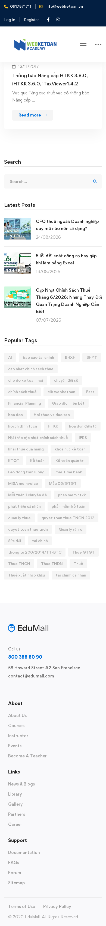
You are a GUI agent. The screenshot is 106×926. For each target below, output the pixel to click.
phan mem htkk (72, 494)
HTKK (53, 426)
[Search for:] (53, 181)
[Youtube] (34, 688)
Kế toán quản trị (70, 460)
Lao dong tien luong (26, 472)
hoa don (15, 414)
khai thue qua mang (26, 449)
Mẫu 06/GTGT (63, 483)
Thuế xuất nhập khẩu (26, 575)
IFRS (83, 437)
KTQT (13, 460)
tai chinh (40, 540)
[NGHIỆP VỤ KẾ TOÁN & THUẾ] (17, 255)
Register (31, 19)
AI (10, 357)
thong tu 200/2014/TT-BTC (34, 552)
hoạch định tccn (22, 426)
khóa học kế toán (70, 449)
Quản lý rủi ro (70, 529)
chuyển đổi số (66, 380)
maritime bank (68, 472)
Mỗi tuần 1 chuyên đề (27, 494)
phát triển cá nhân (24, 506)
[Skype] (25, 688)
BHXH (70, 357)
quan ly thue (19, 517)
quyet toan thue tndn (28, 529)
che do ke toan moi (25, 380)
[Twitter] (8, 688)
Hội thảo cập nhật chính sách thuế (38, 437)
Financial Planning (24, 403)
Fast (90, 391)
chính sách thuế (22, 391)
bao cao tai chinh (38, 357)
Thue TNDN (52, 563)
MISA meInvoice (23, 483)
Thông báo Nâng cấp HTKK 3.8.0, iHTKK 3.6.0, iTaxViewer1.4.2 (50, 79)
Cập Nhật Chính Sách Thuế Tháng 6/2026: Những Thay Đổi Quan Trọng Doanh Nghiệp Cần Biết (69, 300)
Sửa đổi (14, 540)
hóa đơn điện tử (82, 426)
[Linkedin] (42, 688)
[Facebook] (16, 688)
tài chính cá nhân (71, 575)
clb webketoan (61, 391)
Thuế (78, 563)
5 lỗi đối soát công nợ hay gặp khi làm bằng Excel (66, 259)
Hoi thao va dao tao (52, 414)
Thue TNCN (19, 563)
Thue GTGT (83, 552)
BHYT (91, 357)
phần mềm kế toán (68, 506)
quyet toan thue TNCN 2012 (68, 517)
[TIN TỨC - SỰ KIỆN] (17, 221)
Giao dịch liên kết (68, 403)
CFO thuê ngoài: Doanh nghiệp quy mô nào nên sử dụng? (67, 225)
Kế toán (37, 460)
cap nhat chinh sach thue (31, 368)
